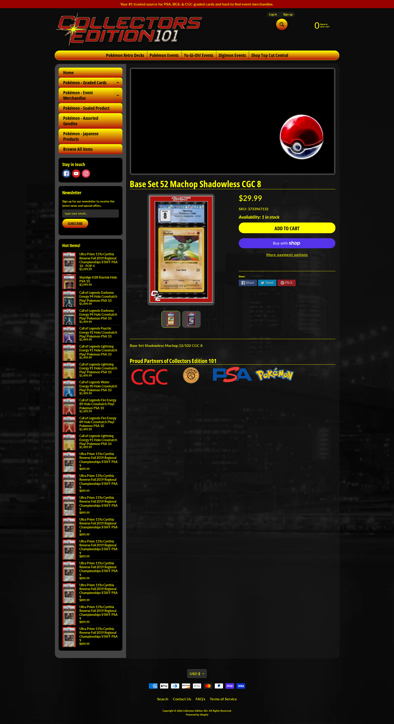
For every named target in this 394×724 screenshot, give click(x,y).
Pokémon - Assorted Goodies (80, 121)
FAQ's (200, 699)
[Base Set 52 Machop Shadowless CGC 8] (170, 319)
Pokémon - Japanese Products (80, 136)
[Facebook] (66, 173)
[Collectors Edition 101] (129, 29)
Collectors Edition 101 (195, 710)
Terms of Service (223, 699)
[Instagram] (86, 173)
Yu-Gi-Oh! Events (198, 55)
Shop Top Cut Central (269, 55)
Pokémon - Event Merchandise (92, 96)
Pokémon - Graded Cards (92, 83)
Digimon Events (232, 55)
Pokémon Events (164, 55)
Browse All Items (78, 149)
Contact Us (182, 699)
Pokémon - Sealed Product (86, 108)
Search (162, 699)
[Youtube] (76, 173)
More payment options (287, 254)
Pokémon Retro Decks (125, 55)
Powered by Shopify (197, 714)
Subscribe (75, 223)
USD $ (195, 673)
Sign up (288, 14)
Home (68, 72)
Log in (273, 14)
